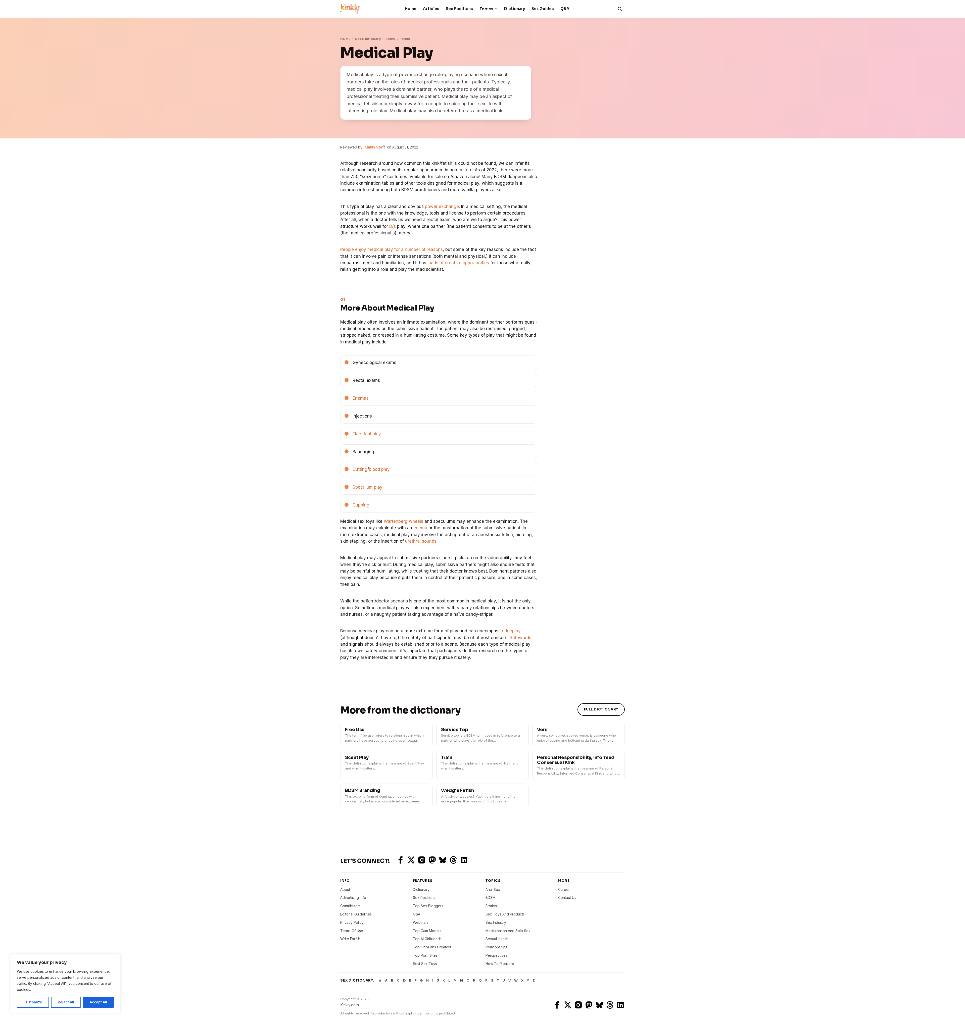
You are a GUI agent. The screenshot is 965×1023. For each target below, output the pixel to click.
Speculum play (367, 487)
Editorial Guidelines (356, 914)
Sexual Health (497, 939)
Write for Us (350, 939)
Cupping (361, 504)
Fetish (405, 39)
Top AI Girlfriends (427, 939)
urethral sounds (421, 541)
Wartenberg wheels (403, 521)
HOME (345, 39)
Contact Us (567, 897)
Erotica (491, 906)
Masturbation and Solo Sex (508, 931)
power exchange (442, 206)
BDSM (491, 897)
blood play (379, 469)
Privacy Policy (352, 922)
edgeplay (511, 630)
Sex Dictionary (368, 39)
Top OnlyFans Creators (432, 947)
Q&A (564, 8)
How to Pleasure (500, 963)
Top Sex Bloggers (428, 906)
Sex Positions (459, 8)
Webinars (420, 922)
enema (420, 527)
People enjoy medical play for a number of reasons (391, 249)
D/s (392, 226)
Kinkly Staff (374, 147)
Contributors (350, 906)
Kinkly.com (349, 1004)
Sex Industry (496, 922)
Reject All (66, 1002)
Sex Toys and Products (505, 914)
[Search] (620, 9)
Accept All (98, 1002)
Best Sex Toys (425, 963)
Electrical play (367, 433)
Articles (431, 8)
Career (564, 889)
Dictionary (514, 8)
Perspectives (496, 955)
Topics (486, 9)
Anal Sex (493, 889)
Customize (33, 1002)
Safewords (520, 637)
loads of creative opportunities (458, 262)
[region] (65, 983)
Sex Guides (543, 8)
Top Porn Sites (425, 955)
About (345, 889)
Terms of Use (351, 931)
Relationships (496, 947)
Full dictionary (601, 709)
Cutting (360, 469)
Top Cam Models (427, 931)
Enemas (361, 398)
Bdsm (390, 39)
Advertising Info (353, 897)
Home (410, 8)
